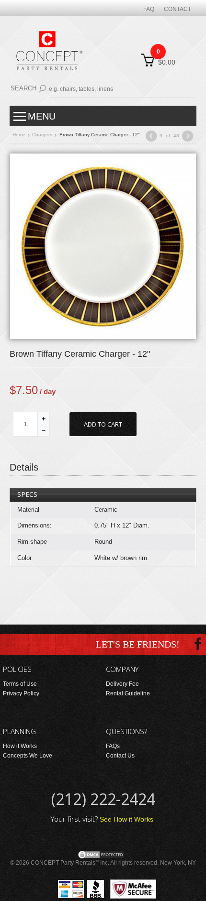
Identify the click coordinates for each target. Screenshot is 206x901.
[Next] (187, 136)
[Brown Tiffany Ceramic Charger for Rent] (103, 245)
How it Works (20, 746)
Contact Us (120, 755)
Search (23, 88)
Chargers (42, 134)
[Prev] (151, 136)
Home (18, 134)
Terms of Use (20, 684)
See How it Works (126, 819)
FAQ (148, 9)
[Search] (42, 87)
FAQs (113, 746)
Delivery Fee (122, 684)
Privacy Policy (21, 693)
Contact (177, 9)
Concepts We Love (27, 755)
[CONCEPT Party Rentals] (48, 56)
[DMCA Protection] (101, 854)
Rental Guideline (128, 693)
